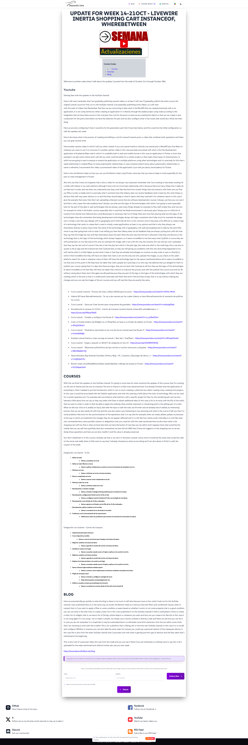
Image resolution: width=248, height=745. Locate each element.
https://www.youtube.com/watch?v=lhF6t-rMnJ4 (154, 291)
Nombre (118, 674)
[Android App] (175, 4)
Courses (110, 72)
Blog (133, 4)
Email (66, 674)
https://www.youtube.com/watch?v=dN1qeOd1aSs (157, 338)
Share (125, 689)
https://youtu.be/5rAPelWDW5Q (144, 343)
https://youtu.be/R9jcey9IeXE (83, 312)
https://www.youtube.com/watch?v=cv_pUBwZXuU (136, 317)
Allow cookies (150, 738)
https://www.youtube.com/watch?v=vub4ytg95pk (153, 304)
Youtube (114, 69)
